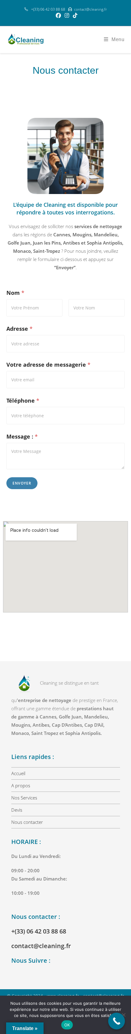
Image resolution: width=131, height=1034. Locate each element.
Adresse (19, 329)
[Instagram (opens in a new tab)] (67, 15)
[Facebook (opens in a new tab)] (58, 15)
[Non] (123, 1015)
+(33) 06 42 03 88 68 (38, 931)
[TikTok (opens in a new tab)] (74, 15)
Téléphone (22, 400)
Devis (16, 810)
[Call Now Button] (116, 1021)
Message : (22, 436)
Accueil (18, 773)
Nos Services (24, 798)
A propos (20, 785)
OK (67, 1024)
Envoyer (21, 483)
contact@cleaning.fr (90, 9)
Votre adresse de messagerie (48, 365)
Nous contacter (27, 822)
